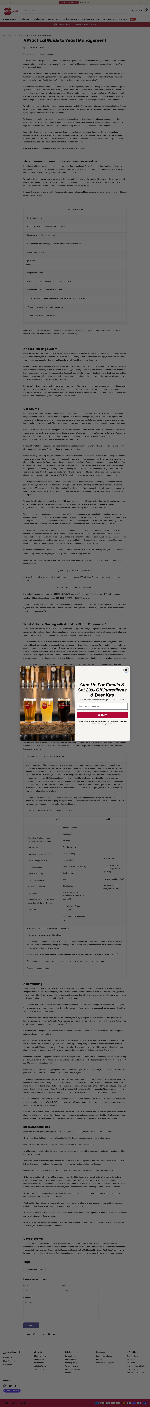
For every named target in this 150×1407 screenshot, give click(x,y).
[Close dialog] (126, 670)
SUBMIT (102, 715)
